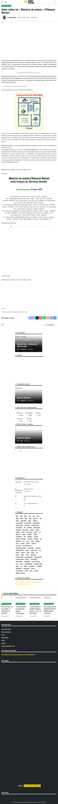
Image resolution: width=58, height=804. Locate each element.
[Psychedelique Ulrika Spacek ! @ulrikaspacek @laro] (42, 753)
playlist (17, 552)
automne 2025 (19, 525)
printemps (33, 555)
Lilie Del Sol (23, 349)
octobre (27, 550)
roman (21, 564)
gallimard (29, 537)
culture (23, 532)
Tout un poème (19, 571)
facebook (29, 534)
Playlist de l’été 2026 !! (24, 398)
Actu (41, 518)
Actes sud (35, 518)
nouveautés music (27, 546)
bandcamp (27, 525)
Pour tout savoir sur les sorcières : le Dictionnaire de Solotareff (7, 609)
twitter (26, 571)
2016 (25, 516)
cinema (32, 530)
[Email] (47, 317)
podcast (23, 552)
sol (21, 566)
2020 (17, 518)
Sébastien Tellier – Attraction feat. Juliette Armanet (27, 345)
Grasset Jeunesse (23, 189)
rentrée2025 (27, 562)
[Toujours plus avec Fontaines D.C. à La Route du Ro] (15, 742)
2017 (29, 516)
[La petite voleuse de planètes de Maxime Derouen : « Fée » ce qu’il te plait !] (36, 600)
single (17, 566)
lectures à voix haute (21, 539)
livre (24, 541)
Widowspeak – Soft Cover (29, 489)
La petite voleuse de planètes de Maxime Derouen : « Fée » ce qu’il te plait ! (35, 609)
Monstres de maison (24, 312)
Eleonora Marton (10, 312)
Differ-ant (18, 534)
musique (23, 543)
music (17, 543)
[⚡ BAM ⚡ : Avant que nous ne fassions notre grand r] (15, 701)
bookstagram (37, 527)
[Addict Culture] (29, 2)
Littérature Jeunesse (6, 5)
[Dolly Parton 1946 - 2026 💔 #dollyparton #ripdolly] (42, 667)
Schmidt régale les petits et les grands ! (31, 482)
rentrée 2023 (34, 559)
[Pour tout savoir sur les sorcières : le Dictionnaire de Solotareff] (8, 600)
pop (37, 552)
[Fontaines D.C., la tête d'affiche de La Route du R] (42, 742)
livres (27, 541)
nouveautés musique (21, 548)
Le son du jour (27, 491)
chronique (18, 530)
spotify (25, 566)
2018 (33, 516)
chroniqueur (25, 530)
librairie (36, 539)
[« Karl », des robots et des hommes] (19, 505)
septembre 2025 (38, 564)
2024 (26, 518)
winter (31, 571)
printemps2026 (38, 557)
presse (27, 555)
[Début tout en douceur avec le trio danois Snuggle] (42, 765)
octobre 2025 (34, 550)
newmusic (33, 543)
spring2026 (19, 568)
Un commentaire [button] (50, 324)
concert (37, 530)
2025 (30, 518)
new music (18, 546)
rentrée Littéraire (36, 562)
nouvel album (30, 548)
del (40, 532)
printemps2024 (19, 557)
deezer (35, 532)
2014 (17, 516)
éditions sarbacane (20, 573)
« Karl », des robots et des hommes (30, 503)
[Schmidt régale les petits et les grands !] (19, 484)
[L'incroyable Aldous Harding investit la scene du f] (15, 763)
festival (35, 534)
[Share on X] (37, 317)
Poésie (22, 555)
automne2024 (27, 523)
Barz (22, 441)
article (29, 521)
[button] (3, 2)
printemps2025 (28, 557)
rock (17, 564)
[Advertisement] (29, 295)
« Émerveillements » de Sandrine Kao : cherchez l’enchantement (21, 609)
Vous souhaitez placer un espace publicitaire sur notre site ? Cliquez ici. (18, 654)
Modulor (38, 541)
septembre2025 (28, 564)
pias (40, 550)
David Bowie (29, 532)
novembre (38, 548)
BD (24, 500)
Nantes (28, 543)
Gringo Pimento (12, 17)
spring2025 (39, 566)
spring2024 (32, 566)
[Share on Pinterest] (40, 317)
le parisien (30, 539)
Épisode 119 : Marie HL (23, 438)
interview (36, 537)
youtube (36, 571)
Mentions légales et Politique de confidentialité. (29, 802)
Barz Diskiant (19, 527)
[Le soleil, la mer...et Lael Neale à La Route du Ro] (15, 778)
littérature (18, 541)
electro (24, 534)
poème (17, 555)
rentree (27, 559)
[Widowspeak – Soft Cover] (19, 491)
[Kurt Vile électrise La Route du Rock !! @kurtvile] (15, 753)
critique (18, 532)
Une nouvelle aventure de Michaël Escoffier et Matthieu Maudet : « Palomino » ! (50, 609)
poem (28, 552)
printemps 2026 (20, 559)
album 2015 (23, 521)
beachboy (29, 527)
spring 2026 (26, 568)
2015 (21, 516)
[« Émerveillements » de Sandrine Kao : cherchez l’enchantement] (22, 600)
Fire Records (19, 537)
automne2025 (36, 523)
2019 (38, 516)
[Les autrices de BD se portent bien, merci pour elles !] (19, 498)
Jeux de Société (27, 484)
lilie (41, 539)
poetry (32, 552)
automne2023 (19, 523)
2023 (21, 518)
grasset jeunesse (17, 312)
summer (33, 568)
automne (35, 521)
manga (32, 541)
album (17, 521)
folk (25, 537)
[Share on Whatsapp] (44, 317)
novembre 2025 (19, 550)
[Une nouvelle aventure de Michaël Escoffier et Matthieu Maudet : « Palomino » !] (50, 600)
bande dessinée (35, 525)
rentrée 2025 (19, 562)
